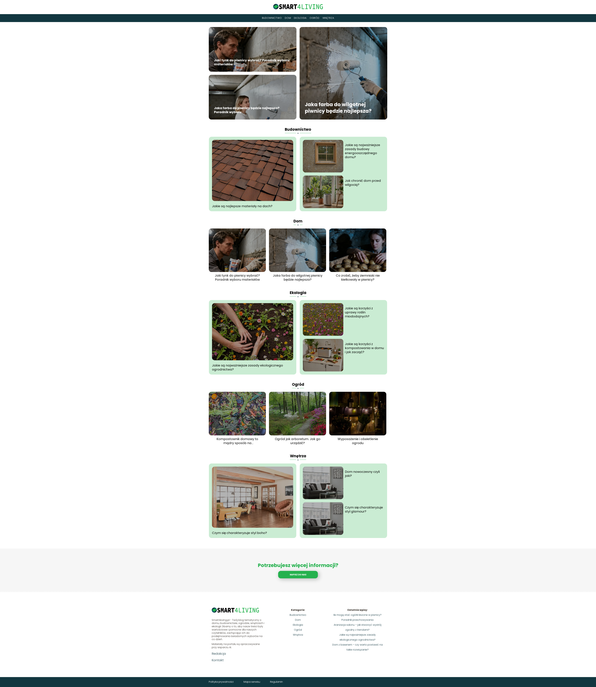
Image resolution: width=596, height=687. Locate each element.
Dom (288, 18)
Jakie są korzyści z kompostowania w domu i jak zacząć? (364, 348)
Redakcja (219, 654)
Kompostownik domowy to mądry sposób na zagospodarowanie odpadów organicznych (237, 441)
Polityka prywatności (221, 682)
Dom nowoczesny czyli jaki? (362, 474)
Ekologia (300, 18)
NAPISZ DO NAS (298, 574)
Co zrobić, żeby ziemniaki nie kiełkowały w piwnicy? (358, 277)
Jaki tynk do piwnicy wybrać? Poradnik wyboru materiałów (251, 62)
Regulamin (276, 682)
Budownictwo (272, 18)
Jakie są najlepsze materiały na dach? (242, 206)
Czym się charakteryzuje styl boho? (239, 533)
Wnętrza (328, 18)
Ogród (314, 18)
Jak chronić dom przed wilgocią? (363, 183)
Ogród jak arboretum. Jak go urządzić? (297, 441)
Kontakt (218, 660)
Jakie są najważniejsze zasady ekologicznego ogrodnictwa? (247, 367)
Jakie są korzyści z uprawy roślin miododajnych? (359, 312)
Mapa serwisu (252, 682)
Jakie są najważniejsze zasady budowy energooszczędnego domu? (362, 151)
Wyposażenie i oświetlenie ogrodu (358, 441)
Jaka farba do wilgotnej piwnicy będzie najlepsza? (338, 107)
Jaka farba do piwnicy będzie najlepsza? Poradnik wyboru (246, 110)
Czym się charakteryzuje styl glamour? (364, 509)
